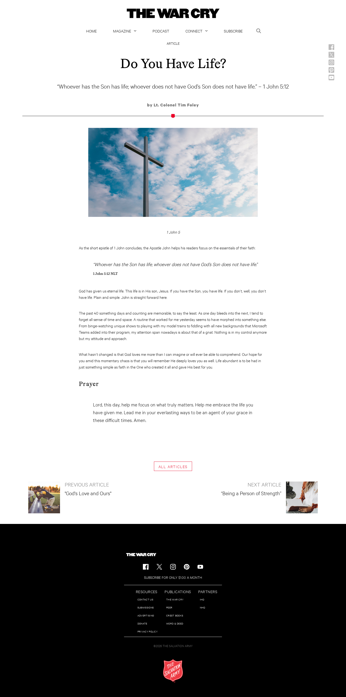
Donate (142, 623)
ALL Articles (173, 466)
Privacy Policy (147, 631)
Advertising (145, 615)
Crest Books (174, 615)
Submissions (145, 607)
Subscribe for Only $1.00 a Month (173, 577)
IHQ (202, 599)
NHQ (202, 607)
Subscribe (233, 30)
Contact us (145, 599)
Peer (169, 607)
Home (91, 30)
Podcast (161, 30)
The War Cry (174, 599)
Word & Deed (174, 623)
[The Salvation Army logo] (173, 671)
